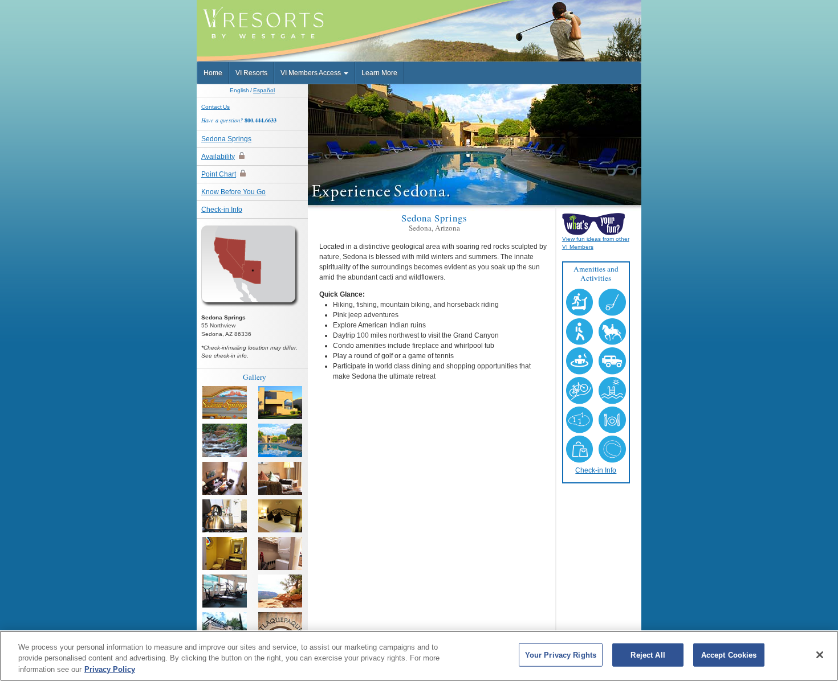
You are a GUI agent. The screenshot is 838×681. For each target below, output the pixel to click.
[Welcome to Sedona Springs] (225, 402)
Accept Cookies (729, 654)
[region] (419, 655)
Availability (218, 157)
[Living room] (280, 478)
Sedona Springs (226, 139)
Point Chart (218, 174)
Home (213, 73)
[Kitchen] (225, 515)
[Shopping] (280, 628)
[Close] (819, 654)
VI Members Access (311, 73)
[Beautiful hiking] (280, 591)
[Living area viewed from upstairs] (225, 478)
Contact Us (215, 107)
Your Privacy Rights (560, 654)
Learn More (379, 73)
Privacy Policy (109, 669)
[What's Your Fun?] (596, 223)
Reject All (647, 654)
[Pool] (280, 440)
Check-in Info (221, 210)
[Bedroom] (280, 515)
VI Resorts (251, 73)
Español (264, 90)
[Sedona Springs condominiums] (280, 402)
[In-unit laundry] (280, 553)
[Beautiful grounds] (225, 440)
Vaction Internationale (268, 19)
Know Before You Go (233, 192)
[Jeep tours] (225, 628)
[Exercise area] (225, 591)
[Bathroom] (225, 553)
